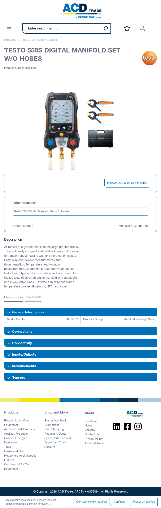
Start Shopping (54, 429)
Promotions (52, 425)
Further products (23, 203)
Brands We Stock (55, 420)
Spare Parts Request (57, 438)
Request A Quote (55, 434)
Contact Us (92, 434)
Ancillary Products (16, 434)
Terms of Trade (94, 443)
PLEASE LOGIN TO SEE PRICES (127, 183)
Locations (91, 421)
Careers (90, 430)
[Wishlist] (127, 28)
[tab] (13, 298)
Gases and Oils (13, 451)
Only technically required (91, 502)
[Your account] (142, 28)
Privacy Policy (94, 439)
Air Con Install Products (19, 429)
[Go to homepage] (80, 10)
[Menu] (9, 27)
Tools (7, 447)
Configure (119, 502)
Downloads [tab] (33, 297)
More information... (39, 504)
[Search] (105, 28)
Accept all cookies (143, 502)
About (89, 413)
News (88, 425)
